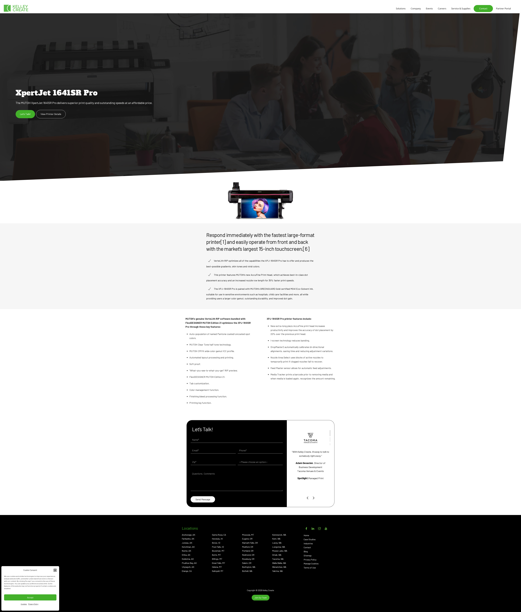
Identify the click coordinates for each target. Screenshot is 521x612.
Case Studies (310, 539)
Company (416, 8)
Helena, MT (217, 567)
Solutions (401, 8)
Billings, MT (217, 559)
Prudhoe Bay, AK (189, 563)
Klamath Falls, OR (250, 542)
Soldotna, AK (188, 559)
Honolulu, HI (217, 538)
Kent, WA (276, 538)
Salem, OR (246, 563)
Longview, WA (278, 547)
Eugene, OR (247, 538)
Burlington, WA (248, 567)
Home (306, 535)
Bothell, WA (247, 571)
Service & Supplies (460, 8)
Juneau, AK (187, 542)
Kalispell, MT (217, 571)
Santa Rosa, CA (219, 534)
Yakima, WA (277, 571)
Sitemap (308, 555)
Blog (306, 551)
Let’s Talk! (25, 113)
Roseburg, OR (248, 559)
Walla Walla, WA (279, 563)
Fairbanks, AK (188, 538)
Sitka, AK (186, 555)
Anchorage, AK (188, 534)
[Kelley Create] (16, 8)
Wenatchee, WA (279, 567)
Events (429, 8)
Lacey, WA (277, 542)
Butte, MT (216, 555)
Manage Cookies (311, 563)
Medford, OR (247, 547)
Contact (483, 8)
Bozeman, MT (218, 550)
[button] (55, 570)
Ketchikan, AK (188, 547)
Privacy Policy (33, 604)
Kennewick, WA (279, 534)
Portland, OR (247, 550)
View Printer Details (51, 113)
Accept (30, 597)
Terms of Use (310, 567)
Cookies (24, 604)
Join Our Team (260, 597)
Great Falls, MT (218, 563)
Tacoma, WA (278, 559)
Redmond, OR (248, 555)
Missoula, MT (248, 534)
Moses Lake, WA (279, 550)
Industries (308, 543)
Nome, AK (186, 550)
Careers (442, 8)
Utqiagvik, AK (188, 567)
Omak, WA (276, 555)
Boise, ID (216, 542)
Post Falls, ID (218, 547)
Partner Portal (503, 8)
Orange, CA (187, 571)
